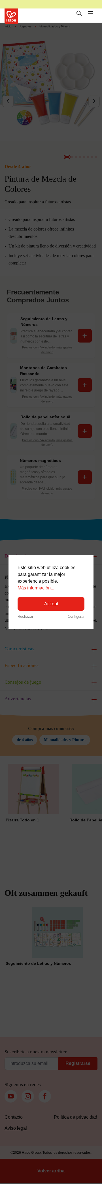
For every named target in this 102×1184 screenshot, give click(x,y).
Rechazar (25, 616)
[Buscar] (79, 13)
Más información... (36, 587)
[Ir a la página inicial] (11, 16)
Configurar (76, 616)
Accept (51, 603)
